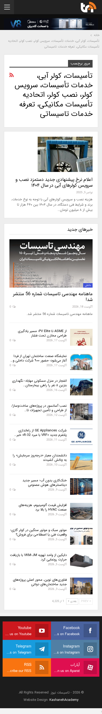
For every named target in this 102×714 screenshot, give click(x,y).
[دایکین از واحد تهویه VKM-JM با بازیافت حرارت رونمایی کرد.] (81, 561)
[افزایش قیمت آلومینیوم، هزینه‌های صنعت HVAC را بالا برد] (81, 511)
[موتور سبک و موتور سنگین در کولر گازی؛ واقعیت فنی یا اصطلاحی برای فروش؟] (81, 536)
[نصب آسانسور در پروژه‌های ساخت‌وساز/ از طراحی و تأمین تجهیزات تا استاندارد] (81, 412)
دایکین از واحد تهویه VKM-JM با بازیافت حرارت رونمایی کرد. (38, 557)
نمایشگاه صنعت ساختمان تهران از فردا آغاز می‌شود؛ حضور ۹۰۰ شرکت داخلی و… (38, 358)
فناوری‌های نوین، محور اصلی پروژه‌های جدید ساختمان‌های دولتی (40, 582)
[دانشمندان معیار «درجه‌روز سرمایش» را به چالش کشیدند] (81, 461)
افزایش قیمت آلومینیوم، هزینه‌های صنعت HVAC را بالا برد (43, 507)
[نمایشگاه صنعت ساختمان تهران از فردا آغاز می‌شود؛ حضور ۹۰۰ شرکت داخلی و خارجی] (81, 362)
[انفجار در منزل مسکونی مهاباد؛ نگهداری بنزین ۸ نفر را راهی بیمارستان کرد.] (81, 387)
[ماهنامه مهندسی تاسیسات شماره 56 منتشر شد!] (51, 263)
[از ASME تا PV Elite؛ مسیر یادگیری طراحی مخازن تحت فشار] (81, 337)
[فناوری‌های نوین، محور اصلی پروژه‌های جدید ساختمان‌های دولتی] (81, 586)
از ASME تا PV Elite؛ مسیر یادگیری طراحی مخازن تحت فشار (42, 333)
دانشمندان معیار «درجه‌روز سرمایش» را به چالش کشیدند (40, 458)
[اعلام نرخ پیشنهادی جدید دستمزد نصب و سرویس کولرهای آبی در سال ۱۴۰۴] (65, 154)
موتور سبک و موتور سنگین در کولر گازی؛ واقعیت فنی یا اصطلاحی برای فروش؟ (38, 532)
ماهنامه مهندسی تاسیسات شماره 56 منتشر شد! (53, 296)
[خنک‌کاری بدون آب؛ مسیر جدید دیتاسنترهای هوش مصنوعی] (81, 486)
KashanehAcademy (63, 700)
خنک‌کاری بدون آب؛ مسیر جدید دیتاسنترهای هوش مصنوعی (44, 483)
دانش (88, 285)
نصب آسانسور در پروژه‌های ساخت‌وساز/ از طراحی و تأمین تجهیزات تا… (39, 408)
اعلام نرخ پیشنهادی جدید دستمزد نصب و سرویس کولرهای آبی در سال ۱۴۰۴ (54, 182)
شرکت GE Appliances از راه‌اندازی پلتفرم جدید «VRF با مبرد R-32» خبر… (40, 433)
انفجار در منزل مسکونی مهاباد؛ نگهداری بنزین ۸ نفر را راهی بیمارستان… (39, 383)
